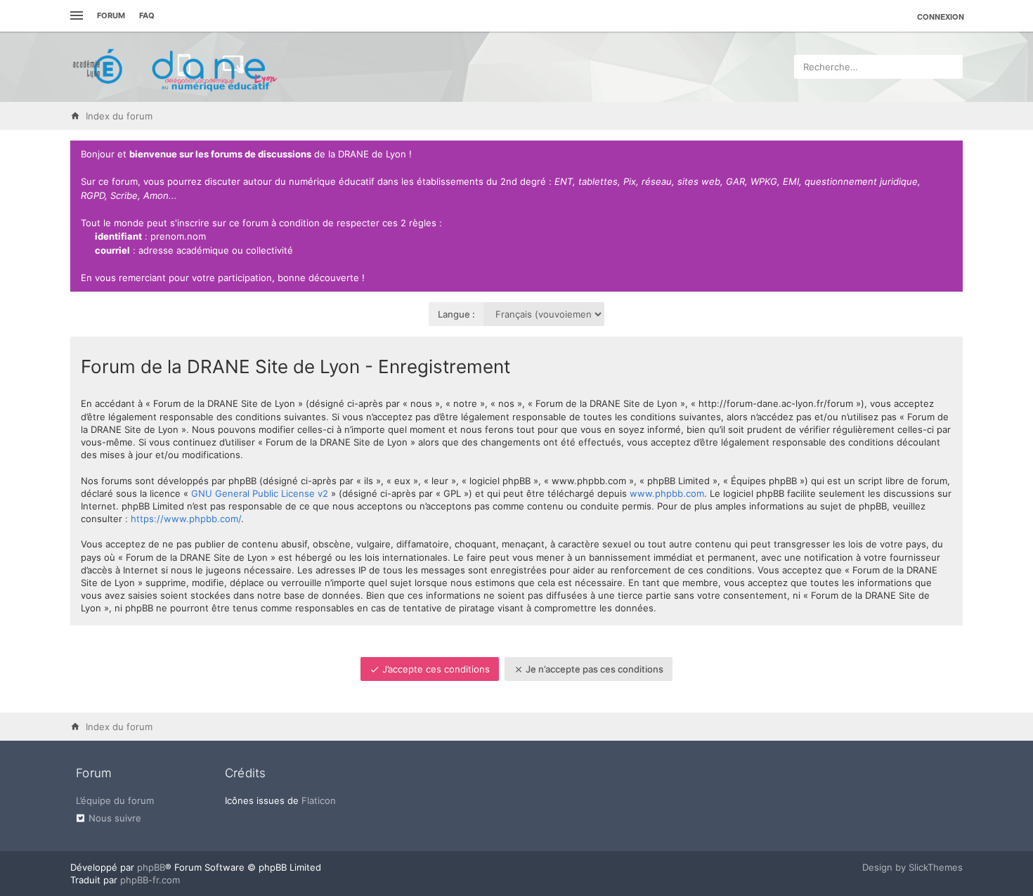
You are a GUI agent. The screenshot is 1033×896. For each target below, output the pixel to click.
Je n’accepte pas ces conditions (593, 669)
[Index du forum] (175, 66)
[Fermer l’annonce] (949, 154)
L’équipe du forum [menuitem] (115, 800)
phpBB (151, 867)
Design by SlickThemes (912, 867)
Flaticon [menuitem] (318, 800)
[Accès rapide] (75, 16)
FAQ (147, 15)
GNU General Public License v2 (259, 493)
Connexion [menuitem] (940, 16)
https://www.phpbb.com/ (186, 518)
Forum (111, 15)
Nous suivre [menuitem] (115, 818)
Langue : (456, 314)
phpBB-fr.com (150, 879)
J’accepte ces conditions (434, 669)
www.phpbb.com (667, 493)
